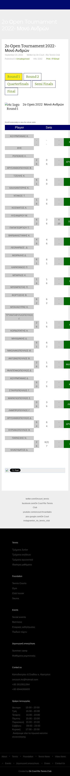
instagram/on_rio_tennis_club (36, 521)
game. (8, 4)
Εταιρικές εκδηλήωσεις (23, 627)
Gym (14, 588)
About (4, 756)
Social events (19, 617)
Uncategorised (22, 59)
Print (48, 59)
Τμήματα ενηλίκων (21, 554)
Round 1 (13, 77)
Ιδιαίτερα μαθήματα (22, 564)
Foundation (28, 756)
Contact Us (60, 763)
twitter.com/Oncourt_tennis (37, 499)
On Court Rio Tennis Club (40, 771)
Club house (18, 593)
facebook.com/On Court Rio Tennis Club (37, 505)
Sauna (15, 598)
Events (8, 763)
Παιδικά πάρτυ (19, 632)
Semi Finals (44, 84)
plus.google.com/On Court (37, 516)
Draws (47, 763)
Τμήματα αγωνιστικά (22, 559)
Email (56, 59)
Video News (60, 756)
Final (11, 91)
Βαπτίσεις (17, 622)
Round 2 (32, 77)
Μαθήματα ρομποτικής (23, 655)
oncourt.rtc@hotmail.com (25, 679)
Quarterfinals (18, 84)
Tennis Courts (19, 583)
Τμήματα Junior (20, 549)
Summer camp (19, 650)
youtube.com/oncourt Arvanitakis (37, 512)
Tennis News (44, 756)
